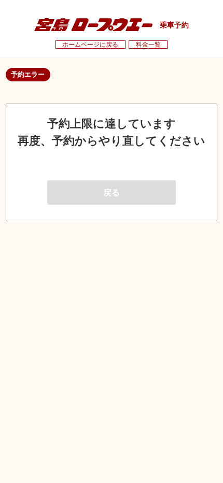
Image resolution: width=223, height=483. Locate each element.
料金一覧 (148, 44)
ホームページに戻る (90, 44)
